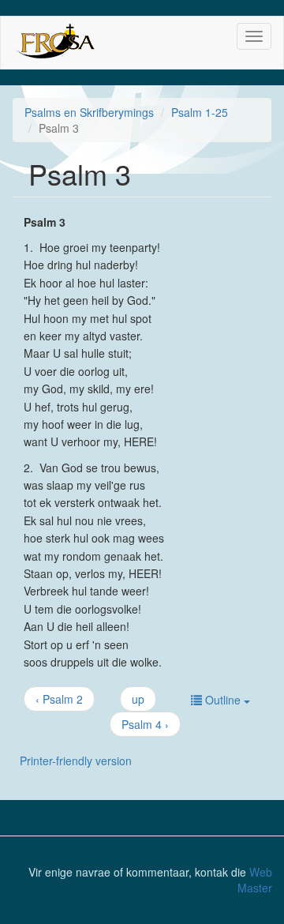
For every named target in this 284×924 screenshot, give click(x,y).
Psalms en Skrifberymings (89, 112)
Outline (223, 700)
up (138, 699)
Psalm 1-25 (199, 112)
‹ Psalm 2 (59, 699)
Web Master (254, 880)
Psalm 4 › (145, 724)
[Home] (55, 42)
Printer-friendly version (76, 760)
